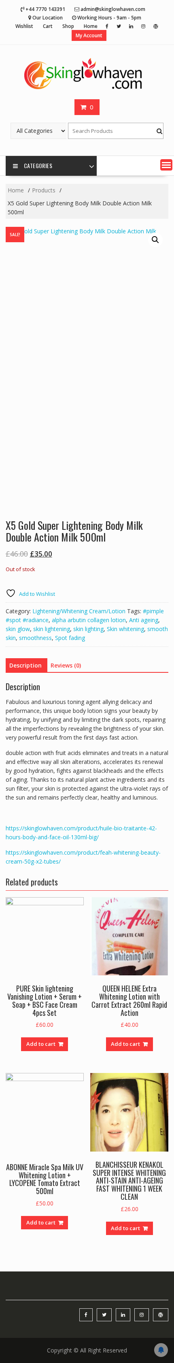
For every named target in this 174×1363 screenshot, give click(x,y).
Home (91, 26)
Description (25, 665)
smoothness (35, 638)
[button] (166, 165)
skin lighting (88, 629)
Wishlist (24, 26)
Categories (38, 165)
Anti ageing (143, 620)
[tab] (25, 665)
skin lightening (51, 629)
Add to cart (40, 1043)
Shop (68, 26)
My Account (89, 35)
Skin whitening (125, 629)
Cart (48, 26)
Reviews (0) (66, 665)
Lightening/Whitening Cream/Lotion (78, 611)
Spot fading (70, 638)
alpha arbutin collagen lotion (89, 620)
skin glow (18, 629)
